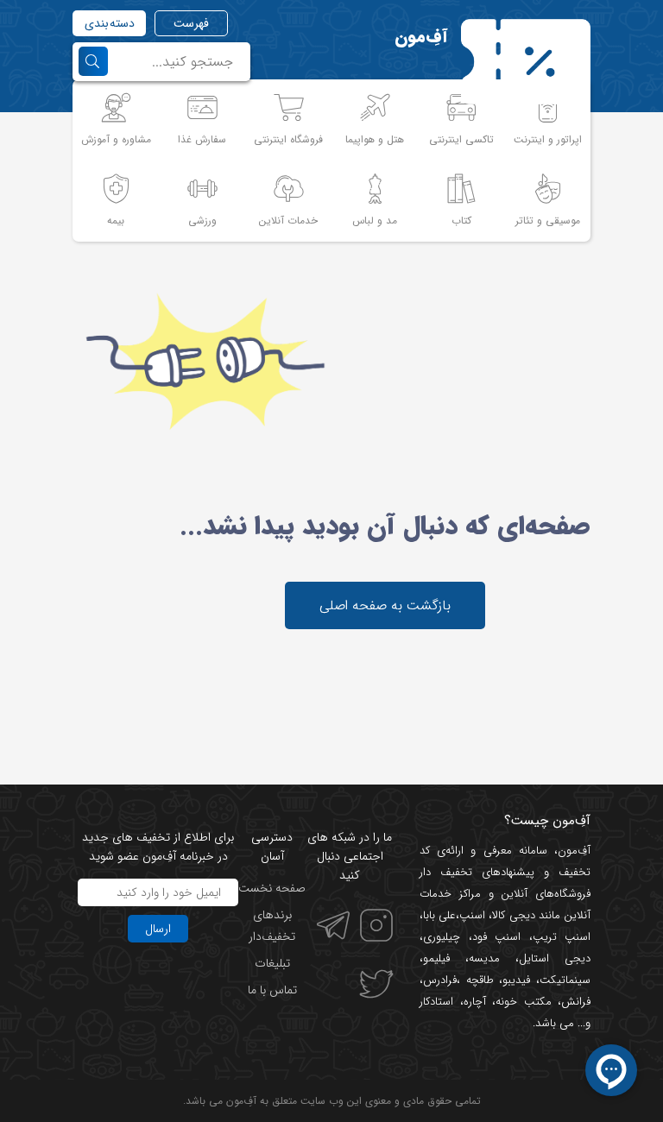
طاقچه (477, 980)
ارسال (158, 928)
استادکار (436, 1002)
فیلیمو (436, 958)
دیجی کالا (513, 915)
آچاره (475, 1002)
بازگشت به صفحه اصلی (385, 605)
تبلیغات (272, 963)
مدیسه (484, 958)
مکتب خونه (524, 1002)
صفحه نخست (272, 888)
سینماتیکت (565, 980)
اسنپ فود (496, 937)
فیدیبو (516, 980)
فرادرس (440, 980)
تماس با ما (272, 989)
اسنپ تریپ (562, 937)
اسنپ (472, 915)
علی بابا (439, 915)
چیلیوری (441, 937)
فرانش (575, 1002)
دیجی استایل (554, 958)
